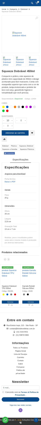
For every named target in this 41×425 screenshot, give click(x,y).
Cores (4, 103)
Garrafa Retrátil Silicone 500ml (28, 287)
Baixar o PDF (10, 182)
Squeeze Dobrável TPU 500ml (9, 287)
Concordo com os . (22, 393)
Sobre (20, 364)
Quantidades (7, 116)
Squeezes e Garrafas (9, 149)
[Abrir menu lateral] (4, 3)
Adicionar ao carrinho (15, 133)
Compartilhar (10, 153)
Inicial (4, 9)
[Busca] (32, 3)
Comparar (20, 367)
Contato (20, 361)
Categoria (13, 9)
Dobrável (24, 9)
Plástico (14, 146)
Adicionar (10, 302)
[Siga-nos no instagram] (20, 410)
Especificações (20, 159)
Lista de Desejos (20, 354)
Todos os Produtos (20, 348)
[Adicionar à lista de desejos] (32, 133)
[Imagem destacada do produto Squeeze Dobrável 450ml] (20, 34)
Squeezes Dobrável (26, 146)
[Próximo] (8, 259)
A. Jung (18, 420)
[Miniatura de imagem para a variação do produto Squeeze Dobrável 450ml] (7, 61)
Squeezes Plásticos (27, 149)
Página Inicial (20, 351)
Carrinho (20, 357)
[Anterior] (5, 259)
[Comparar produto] (4, 139)
